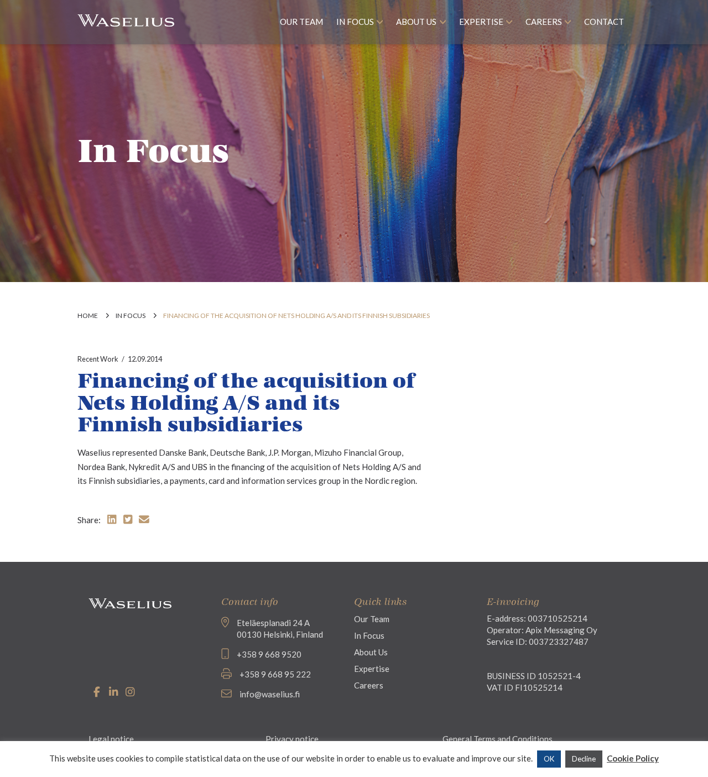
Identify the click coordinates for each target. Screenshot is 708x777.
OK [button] (549, 758)
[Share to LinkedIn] (111, 519)
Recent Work (97, 358)
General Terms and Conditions (497, 739)
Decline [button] (584, 758)
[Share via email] (144, 519)
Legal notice (111, 739)
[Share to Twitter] (127, 519)
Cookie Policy (633, 758)
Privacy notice (292, 739)
